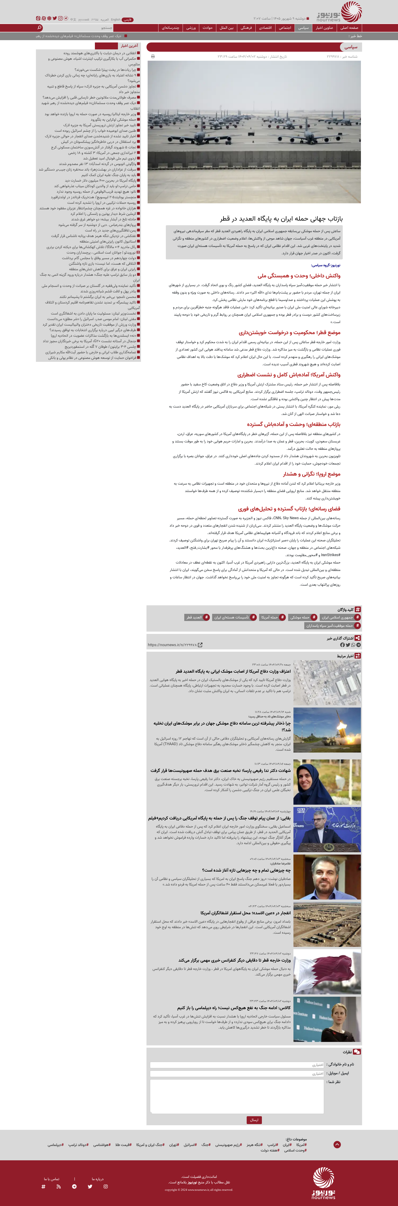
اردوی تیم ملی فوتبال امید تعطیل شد (110, 159)
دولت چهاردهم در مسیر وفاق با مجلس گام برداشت (99, 258)
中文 (73, 20)
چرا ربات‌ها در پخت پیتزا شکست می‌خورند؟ (106, 70)
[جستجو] (39, 28)
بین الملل (227, 28)
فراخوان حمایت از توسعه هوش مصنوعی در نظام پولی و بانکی (92, 358)
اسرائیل (189, 1145)
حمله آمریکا (269, 618)
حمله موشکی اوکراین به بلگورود (114, 120)
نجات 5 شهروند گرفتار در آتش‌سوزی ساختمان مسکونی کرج (94, 147)
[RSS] (59, 1187)
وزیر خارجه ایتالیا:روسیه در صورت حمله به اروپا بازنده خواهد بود (91, 114)
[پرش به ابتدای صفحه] (337, 1145)
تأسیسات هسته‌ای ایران (231, 618)
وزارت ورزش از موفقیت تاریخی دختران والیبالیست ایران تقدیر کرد (90, 325)
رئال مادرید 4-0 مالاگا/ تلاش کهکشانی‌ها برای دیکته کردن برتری (92, 247)
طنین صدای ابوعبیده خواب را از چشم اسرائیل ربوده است (96, 131)
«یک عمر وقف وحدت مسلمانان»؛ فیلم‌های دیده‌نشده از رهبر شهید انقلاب (91, 36)
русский (84, 20)
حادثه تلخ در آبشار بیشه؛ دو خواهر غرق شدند (104, 219)
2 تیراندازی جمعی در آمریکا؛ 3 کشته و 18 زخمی (102, 153)
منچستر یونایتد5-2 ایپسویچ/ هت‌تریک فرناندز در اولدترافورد (94, 197)
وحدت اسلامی (294, 1150)
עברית (94, 20)
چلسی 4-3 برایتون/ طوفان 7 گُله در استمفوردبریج (101, 347)
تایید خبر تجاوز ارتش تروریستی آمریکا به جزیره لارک (100, 125)
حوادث (208, 28)
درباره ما (98, 1179)
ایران (286, 1145)
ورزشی (191, 28)
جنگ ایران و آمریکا (149, 1145)
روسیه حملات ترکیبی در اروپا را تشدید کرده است (102, 203)
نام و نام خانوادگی (341, 1065)
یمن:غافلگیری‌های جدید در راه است (111, 231)
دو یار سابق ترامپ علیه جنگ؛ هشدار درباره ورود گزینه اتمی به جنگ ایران (90, 277)
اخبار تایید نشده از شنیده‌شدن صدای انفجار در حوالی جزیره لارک (91, 136)
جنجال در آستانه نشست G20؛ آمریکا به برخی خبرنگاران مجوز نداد (90, 341)
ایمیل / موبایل (338, 1073)
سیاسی (303, 28)
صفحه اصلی (349, 28)
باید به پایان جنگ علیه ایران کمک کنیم (109, 175)
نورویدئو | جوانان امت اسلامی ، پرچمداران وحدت (102, 253)
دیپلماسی (54, 1145)
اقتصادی (265, 28)
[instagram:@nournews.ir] (106, 1187)
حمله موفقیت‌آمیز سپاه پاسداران (330, 626)
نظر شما (334, 1082)
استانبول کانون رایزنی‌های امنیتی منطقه (108, 242)
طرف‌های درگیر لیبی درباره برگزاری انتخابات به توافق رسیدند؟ (93, 330)
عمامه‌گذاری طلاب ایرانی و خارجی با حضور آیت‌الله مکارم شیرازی (91, 352)
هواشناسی (100, 1145)
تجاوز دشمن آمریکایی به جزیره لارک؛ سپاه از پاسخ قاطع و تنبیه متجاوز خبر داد (93, 89)
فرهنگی (246, 28)
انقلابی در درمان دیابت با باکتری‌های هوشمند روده (100, 53)
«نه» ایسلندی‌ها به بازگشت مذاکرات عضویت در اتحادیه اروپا (94, 336)
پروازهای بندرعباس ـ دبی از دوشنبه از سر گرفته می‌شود (97, 225)
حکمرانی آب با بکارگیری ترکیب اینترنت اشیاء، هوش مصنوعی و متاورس (94, 61)
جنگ (205, 1145)
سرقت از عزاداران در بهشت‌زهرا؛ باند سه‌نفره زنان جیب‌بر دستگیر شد (88, 170)
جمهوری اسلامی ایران (337, 618)
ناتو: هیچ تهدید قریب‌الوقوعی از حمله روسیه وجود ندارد (97, 192)
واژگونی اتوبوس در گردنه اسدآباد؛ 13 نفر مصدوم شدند (98, 164)
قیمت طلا (122, 1145)
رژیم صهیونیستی (227, 1145)
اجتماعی (285, 28)
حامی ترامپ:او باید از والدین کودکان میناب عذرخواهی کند (95, 186)
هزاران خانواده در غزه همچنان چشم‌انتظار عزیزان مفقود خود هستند (88, 208)
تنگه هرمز (253, 1145)
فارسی (127, 20)
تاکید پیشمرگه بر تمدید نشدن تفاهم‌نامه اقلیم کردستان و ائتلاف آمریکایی (92, 305)
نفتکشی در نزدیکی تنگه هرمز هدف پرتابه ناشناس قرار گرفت (94, 236)
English (115, 20)
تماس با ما (51, 1179)
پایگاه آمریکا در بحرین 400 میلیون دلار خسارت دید (101, 181)
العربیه (105, 20)
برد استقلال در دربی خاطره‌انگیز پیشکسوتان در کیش (99, 142)
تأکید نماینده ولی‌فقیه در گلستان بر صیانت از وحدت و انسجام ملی (89, 286)
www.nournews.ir (198, 1189)
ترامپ (271, 1145)
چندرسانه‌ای (170, 28)
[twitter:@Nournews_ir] (90, 1187)
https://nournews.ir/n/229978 (172, 645)
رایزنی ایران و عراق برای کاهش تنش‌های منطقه (103, 269)
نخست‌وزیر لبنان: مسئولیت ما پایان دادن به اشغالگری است (94, 314)
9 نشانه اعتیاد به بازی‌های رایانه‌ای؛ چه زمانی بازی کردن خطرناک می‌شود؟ (92, 78)
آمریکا (300, 1145)
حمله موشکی (299, 618)
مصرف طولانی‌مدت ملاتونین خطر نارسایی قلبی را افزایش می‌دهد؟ (90, 98)
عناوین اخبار (324, 28)
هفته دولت (269, 1150)
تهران (173, 1145)
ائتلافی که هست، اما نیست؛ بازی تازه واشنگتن (103, 264)
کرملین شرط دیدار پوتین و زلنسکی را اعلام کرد (103, 214)
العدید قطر (194, 618)
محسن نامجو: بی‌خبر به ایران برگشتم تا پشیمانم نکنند (98, 297)
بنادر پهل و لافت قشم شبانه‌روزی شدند (108, 291)
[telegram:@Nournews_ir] (74, 1187)
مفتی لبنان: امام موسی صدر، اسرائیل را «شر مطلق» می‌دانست (92, 319)
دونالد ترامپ (77, 1145)
